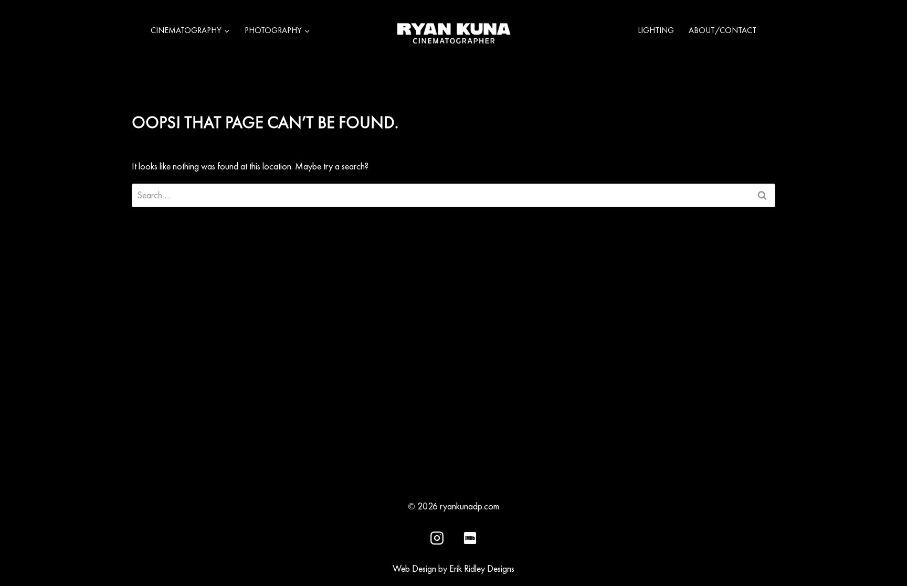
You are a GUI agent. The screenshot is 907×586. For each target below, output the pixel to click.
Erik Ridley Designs (481, 568)
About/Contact (722, 30)
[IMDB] (470, 538)
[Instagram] (437, 538)
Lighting (656, 30)
